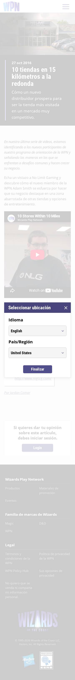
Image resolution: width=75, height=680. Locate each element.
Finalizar (37, 369)
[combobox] (34, 331)
